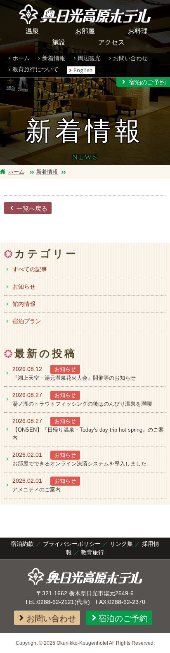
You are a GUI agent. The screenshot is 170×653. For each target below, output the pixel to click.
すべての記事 (29, 269)
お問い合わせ (130, 58)
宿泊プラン (26, 321)
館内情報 (23, 304)
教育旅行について (35, 69)
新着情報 (53, 58)
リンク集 (121, 543)
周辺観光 (89, 58)
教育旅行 (92, 552)
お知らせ (23, 286)
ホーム (21, 58)
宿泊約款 (22, 543)
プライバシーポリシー (72, 543)
